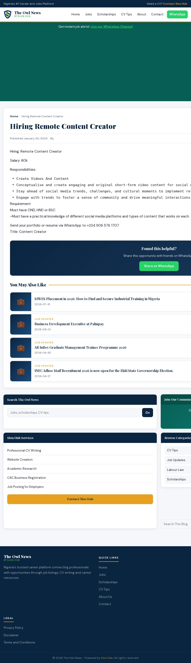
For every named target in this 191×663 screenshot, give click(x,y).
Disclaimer (11, 635)
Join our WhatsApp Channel (111, 27)
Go (147, 413)
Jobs (88, 14)
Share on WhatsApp (159, 266)
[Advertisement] (95, 64)
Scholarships (106, 14)
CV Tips (126, 14)
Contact (157, 14)
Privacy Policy (13, 628)
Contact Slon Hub (175, 4)
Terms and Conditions (19, 642)
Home (76, 14)
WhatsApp (177, 14)
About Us (105, 597)
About (141, 14)
